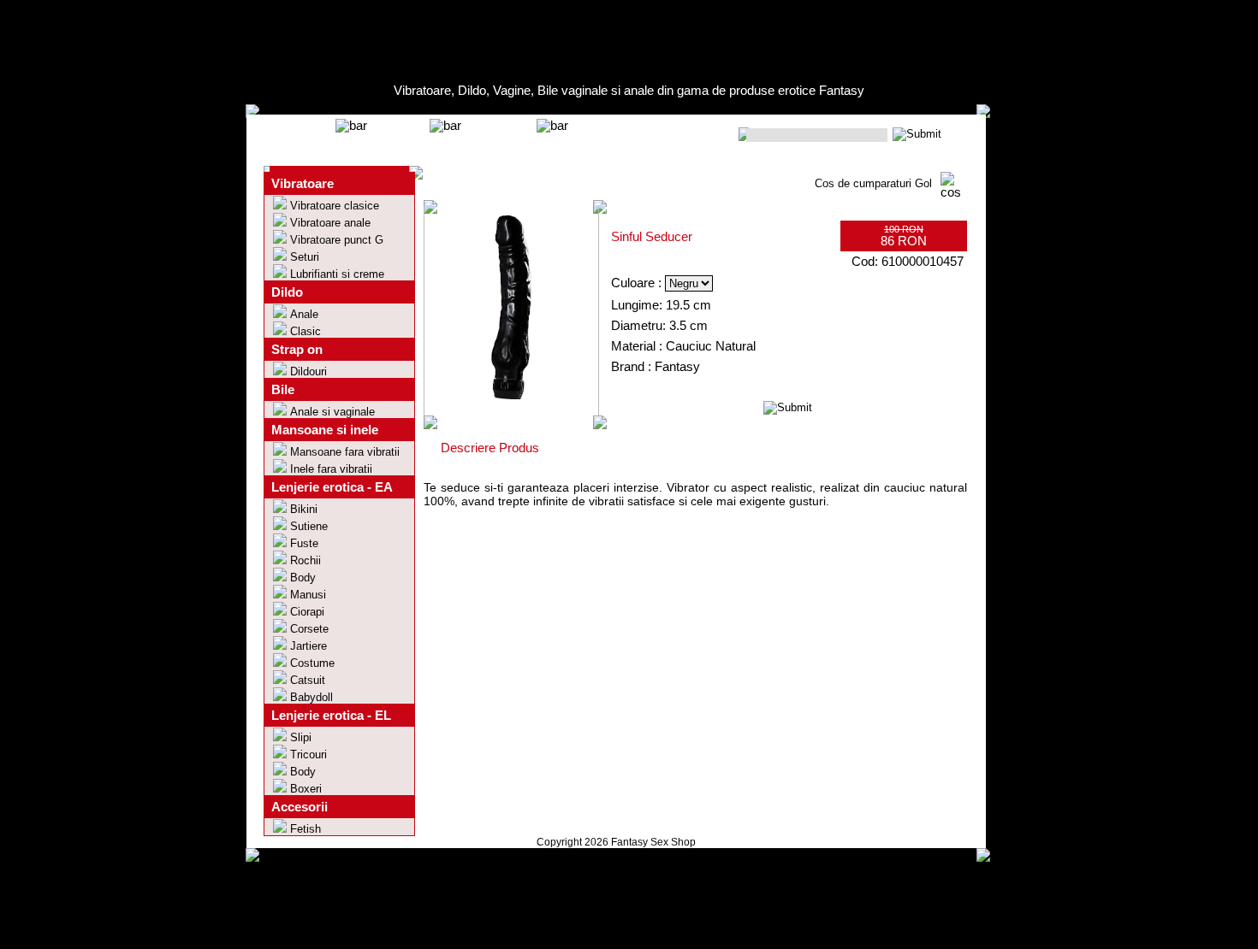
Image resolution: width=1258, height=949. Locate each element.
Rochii (305, 560)
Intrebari (499, 135)
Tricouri (308, 754)
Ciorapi (307, 611)
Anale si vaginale (332, 411)
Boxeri (306, 788)
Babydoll (311, 697)
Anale (304, 314)
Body (303, 577)
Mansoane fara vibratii (345, 451)
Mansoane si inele (324, 430)
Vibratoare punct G (336, 239)
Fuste (304, 543)
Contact (604, 135)
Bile (282, 390)
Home (304, 135)
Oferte (398, 135)
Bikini (303, 509)
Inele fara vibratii (331, 469)
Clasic (305, 331)
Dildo (287, 292)
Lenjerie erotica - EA (332, 487)
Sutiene (309, 526)
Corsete (309, 628)
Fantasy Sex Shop (653, 842)
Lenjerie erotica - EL (331, 715)
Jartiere (308, 646)
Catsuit (307, 680)
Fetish (305, 828)
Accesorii (299, 807)
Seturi (304, 257)
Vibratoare (302, 184)
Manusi (308, 594)
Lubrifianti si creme (337, 274)
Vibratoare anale (330, 222)
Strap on (297, 350)
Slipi (301, 737)
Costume (312, 663)
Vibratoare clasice (334, 205)
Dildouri (308, 371)
